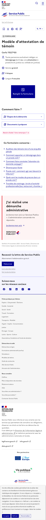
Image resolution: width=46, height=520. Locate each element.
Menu (43, 4)
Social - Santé (6, 310)
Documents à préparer (17, 124)
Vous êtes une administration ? (11, 391)
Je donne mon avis (14, 225)
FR (40, 29)
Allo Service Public (8, 365)
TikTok (10, 289)
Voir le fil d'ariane (7, 22)
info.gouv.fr (24, 441)
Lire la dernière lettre (8, 269)
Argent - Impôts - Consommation (12, 324)
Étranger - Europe (7, 331)
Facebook (4, 289)
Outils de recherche (8, 361)
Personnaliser (25, 516)
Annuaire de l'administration (11, 368)
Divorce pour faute (14, 167)
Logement (5, 317)
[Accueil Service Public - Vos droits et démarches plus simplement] (16, 16)
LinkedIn (16, 289)
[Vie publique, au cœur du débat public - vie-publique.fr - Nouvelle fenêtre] (23, 470)
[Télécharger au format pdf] (8, 29)
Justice (4, 327)
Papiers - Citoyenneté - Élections (12, 303)
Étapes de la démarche (17, 116)
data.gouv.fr (6, 446)
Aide (3, 388)
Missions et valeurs (8, 384)
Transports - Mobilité (8, 320)
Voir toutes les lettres (8, 272)
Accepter (6, 516)
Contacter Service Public (10, 399)
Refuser (15, 516)
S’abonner (8, 264)
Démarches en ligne (8, 347)
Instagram (23, 289)
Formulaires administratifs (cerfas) (13, 351)
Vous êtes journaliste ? (9, 395)
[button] (21, 29)
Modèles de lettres (8, 358)
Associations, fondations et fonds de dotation (16, 338)
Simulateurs (5, 354)
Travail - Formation (8, 313)
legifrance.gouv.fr (8, 441)
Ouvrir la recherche (36, 3)
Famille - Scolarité (7, 306)
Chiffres (4, 377)
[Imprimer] (12, 29)
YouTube (29, 289)
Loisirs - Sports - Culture (9, 335)
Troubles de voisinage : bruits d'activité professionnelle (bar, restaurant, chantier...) (24, 185)
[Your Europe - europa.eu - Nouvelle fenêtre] (23, 458)
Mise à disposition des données (12, 381)
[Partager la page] (17, 29)
